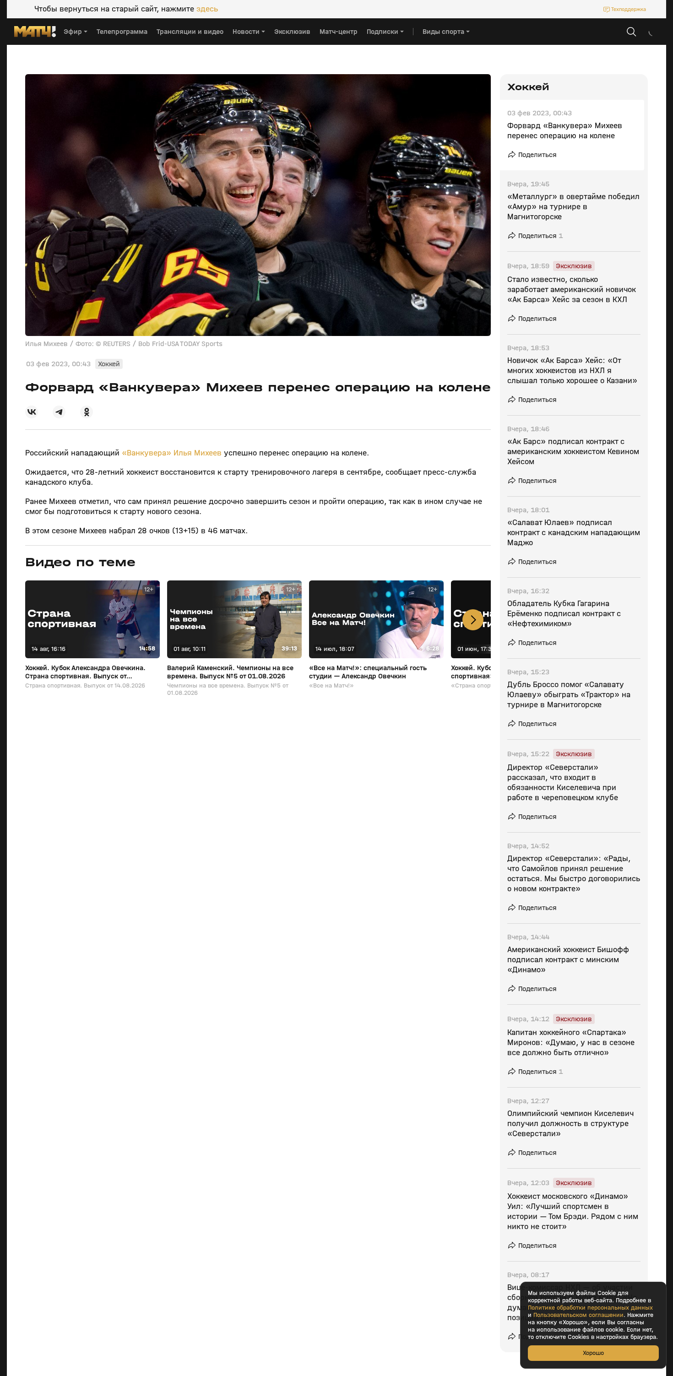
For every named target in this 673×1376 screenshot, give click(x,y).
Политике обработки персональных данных (590, 1307)
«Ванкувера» (146, 453)
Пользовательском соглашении (578, 1315)
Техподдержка (628, 9)
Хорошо (593, 1353)
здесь (207, 9)
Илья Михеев (198, 453)
